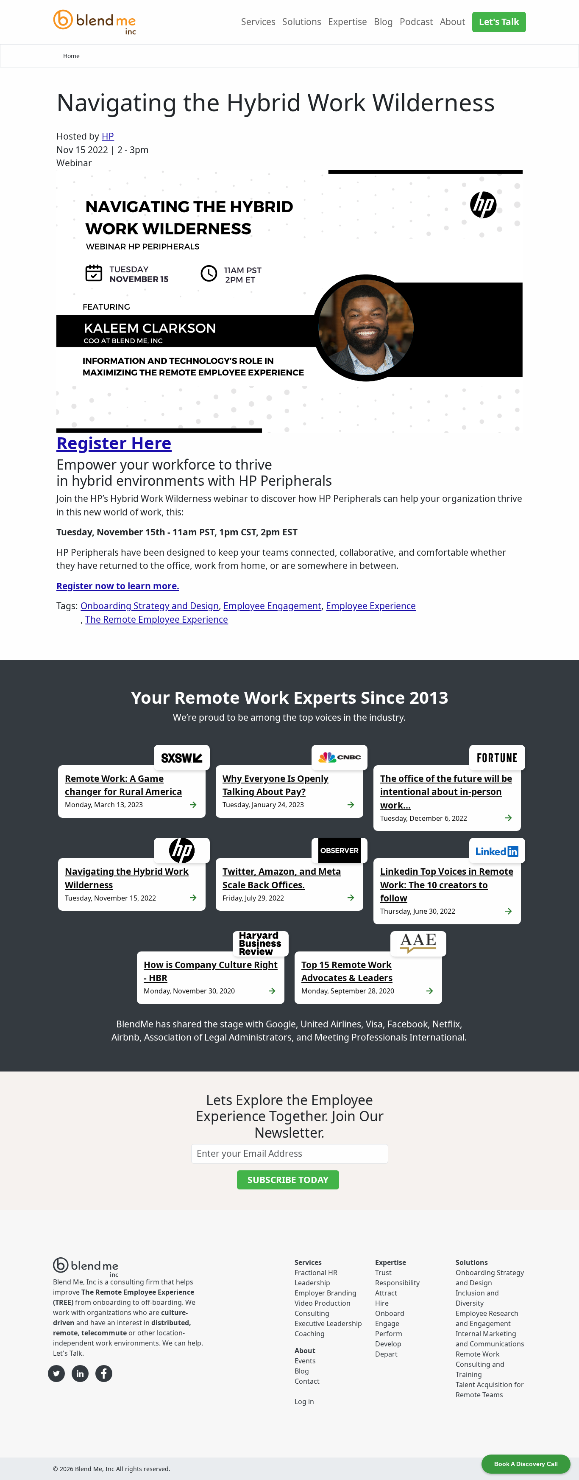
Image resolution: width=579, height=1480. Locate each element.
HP (108, 136)
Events (305, 1360)
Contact (307, 1381)
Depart (386, 1354)
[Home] (98, 22)
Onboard (389, 1313)
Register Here (114, 442)
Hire (382, 1303)
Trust (383, 1272)
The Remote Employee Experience (156, 619)
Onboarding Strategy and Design (150, 606)
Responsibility (397, 1282)
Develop (388, 1344)
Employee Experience (371, 606)
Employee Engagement (272, 606)
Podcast (416, 22)
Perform (388, 1333)
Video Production (323, 1303)
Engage (387, 1323)
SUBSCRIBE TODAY (288, 1180)
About (452, 22)
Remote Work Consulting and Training (480, 1364)
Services (258, 22)
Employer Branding (325, 1293)
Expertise (347, 22)
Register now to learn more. (117, 586)
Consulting (312, 1313)
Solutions (301, 22)
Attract (386, 1293)
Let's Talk (499, 22)
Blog (383, 22)
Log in (304, 1401)
